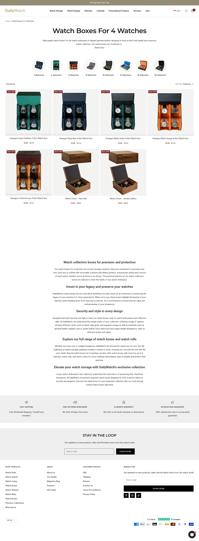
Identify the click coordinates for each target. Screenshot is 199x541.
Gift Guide (51, 490)
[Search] (186, 11)
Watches (88, 11)
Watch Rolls (10, 472)
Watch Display (73, 11)
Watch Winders (12, 490)
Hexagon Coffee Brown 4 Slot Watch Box (28, 198)
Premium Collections (14, 503)
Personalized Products (119, 11)
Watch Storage (56, 11)
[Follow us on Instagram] (132, 495)
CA (178, 11)
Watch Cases (11, 481)
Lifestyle (100, 11)
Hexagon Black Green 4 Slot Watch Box (123, 138)
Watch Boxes (11, 485)
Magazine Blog (53, 481)
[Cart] (192, 11)
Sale (147, 11)
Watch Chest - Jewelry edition (123, 198)
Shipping (86, 477)
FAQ (85, 472)
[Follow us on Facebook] (126, 495)
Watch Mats (10, 494)
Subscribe (159, 489)
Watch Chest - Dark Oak (76, 198)
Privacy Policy (89, 494)
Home (7, 21)
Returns (86, 481)
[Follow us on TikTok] (138, 495)
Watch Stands (11, 477)
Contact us (88, 485)
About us (51, 472)
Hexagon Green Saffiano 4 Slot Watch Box (28, 138)
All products (10, 507)
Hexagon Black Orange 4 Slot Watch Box (170, 138)
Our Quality (52, 477)
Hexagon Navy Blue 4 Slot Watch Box (75, 138)
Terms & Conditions (92, 490)
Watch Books (11, 498)
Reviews (137, 11)
